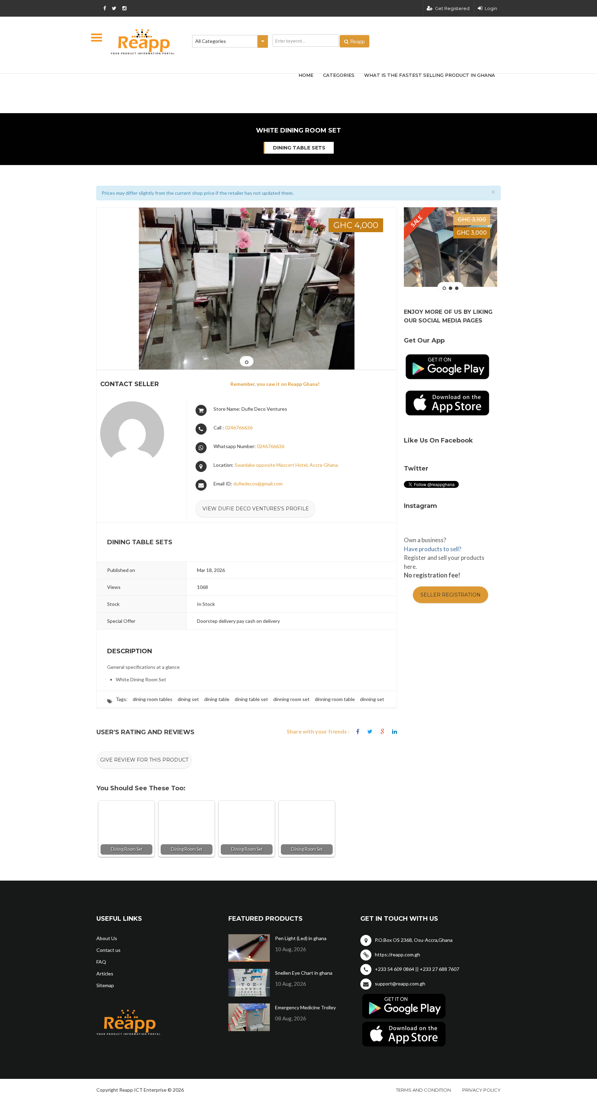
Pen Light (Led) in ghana (300, 938)
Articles (104, 973)
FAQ (101, 962)
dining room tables (152, 699)
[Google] (382, 732)
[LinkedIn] (394, 732)
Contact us (108, 950)
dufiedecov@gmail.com (258, 483)
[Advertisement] (198, 82)
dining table (216, 699)
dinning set (372, 699)
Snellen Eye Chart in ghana (303, 973)
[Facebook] (357, 732)
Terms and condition (423, 1090)
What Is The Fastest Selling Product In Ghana (429, 75)
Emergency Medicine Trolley (305, 1007)
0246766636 (239, 427)
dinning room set (291, 699)
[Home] (143, 41)
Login (491, 8)
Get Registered (452, 8)
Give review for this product (144, 760)
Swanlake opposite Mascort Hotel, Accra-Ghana (286, 465)
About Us (106, 938)
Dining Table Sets (299, 148)
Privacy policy (481, 1090)
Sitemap (105, 985)
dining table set (251, 699)
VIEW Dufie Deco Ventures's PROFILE (255, 509)
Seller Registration (450, 595)
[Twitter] (369, 732)
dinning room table (335, 699)
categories (338, 75)
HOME (305, 75)
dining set (188, 699)
